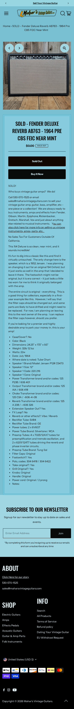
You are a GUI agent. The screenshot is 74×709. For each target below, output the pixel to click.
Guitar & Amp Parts (13, 636)
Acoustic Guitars (12, 630)
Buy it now (37, 174)
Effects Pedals (10, 625)
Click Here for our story (15, 577)
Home (6, 26)
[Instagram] (8, 690)
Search (41, 610)
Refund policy (45, 626)
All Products (44, 616)
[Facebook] (4, 690)
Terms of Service (46, 621)
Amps (5, 619)
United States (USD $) (21, 659)
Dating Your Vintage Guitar (53, 632)
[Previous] (9, 48)
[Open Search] (62, 13)
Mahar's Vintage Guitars (38, 701)
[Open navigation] (9, 13)
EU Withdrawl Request (50, 637)
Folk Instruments (12, 641)
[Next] (19, 48)
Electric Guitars (11, 614)
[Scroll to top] (66, 701)
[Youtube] (15, 690)
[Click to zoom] (64, 48)
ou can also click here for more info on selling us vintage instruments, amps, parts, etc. (36, 227)
